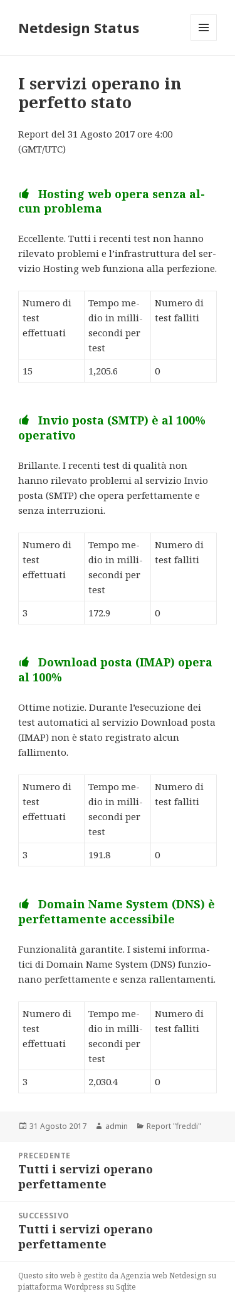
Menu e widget (204, 40)
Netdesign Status (78, 27)
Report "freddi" (174, 1126)
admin (116, 1126)
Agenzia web (143, 1275)
